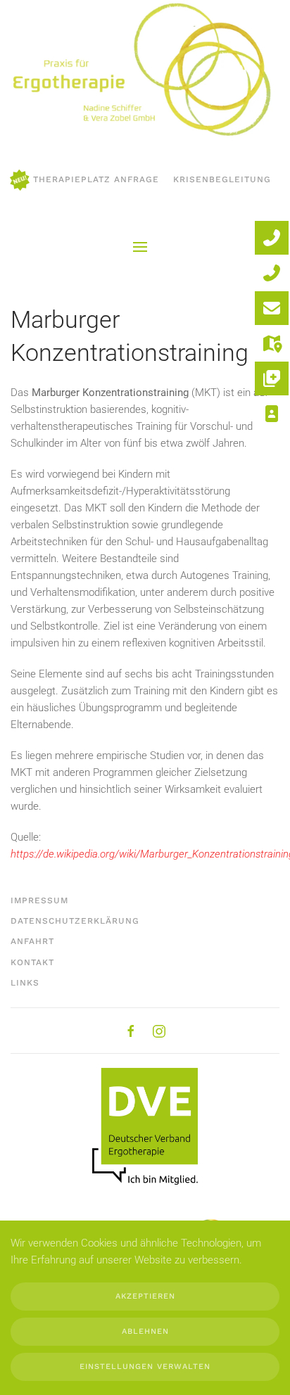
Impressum (39, 900)
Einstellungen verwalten (145, 1366)
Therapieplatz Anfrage (96, 179)
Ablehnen (145, 1331)
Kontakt (32, 962)
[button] (139, 247)
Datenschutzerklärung (75, 921)
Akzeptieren (145, 1296)
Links (25, 983)
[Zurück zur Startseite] (139, 70)
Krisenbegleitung (222, 179)
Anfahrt (32, 941)
